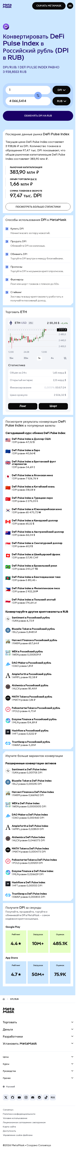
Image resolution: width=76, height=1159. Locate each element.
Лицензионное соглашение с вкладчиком (24, 1129)
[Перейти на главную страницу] (4, 1005)
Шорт (51, 408)
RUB (57, 101)
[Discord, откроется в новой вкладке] (33, 1104)
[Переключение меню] (67, 6)
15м (11, 361)
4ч (50, 361)
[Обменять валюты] (36, 95)
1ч (38, 361)
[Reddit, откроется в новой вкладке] (39, 1104)
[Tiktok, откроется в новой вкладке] (46, 1104)
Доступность (9, 1138)
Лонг (22, 408)
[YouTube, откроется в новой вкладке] (19, 1104)
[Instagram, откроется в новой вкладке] (26, 1104)
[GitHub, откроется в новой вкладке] (13, 1104)
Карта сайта (9, 1133)
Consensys (8, 1116)
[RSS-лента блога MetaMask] (53, 1104)
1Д (62, 361)
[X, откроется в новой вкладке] (6, 1104)
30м (25, 361)
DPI (57, 90)
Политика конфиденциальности (19, 1121)
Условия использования (15, 1125)
